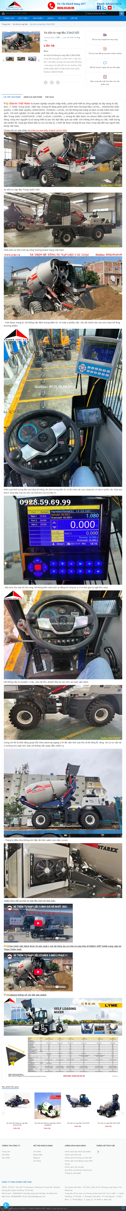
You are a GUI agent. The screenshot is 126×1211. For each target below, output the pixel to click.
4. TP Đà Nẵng (76, 1200)
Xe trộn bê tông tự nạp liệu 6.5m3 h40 (17, 1124)
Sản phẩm (37, 18)
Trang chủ (9, 18)
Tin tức (62, 18)
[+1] (58, 82)
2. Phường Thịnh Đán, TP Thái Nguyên (99, 1196)
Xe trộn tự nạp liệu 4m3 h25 (48, 1123)
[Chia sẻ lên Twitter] (52, 82)
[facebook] (98, 1152)
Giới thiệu (23, 18)
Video (50, 18)
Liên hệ (74, 18)
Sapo (65, 1209)
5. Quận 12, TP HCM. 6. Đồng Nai (97, 1200)
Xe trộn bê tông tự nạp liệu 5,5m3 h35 (78, 1124)
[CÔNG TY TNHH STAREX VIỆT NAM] (63, 5)
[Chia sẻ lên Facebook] (45, 82)
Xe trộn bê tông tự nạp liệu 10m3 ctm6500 (109, 1124)
